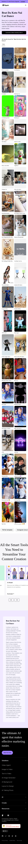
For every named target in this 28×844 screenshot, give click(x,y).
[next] (16, 600)
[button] (14, 32)
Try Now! (23, 1)
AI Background (7, 782)
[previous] (11, 600)
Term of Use (19, 840)
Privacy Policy (5, 840)
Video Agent (6, 765)
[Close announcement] (26, 1)
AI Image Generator (8, 778)
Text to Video (6, 773)
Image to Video (7, 769)
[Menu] (26, 5)
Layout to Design (8, 786)
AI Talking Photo (7, 790)
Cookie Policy (12, 840)
